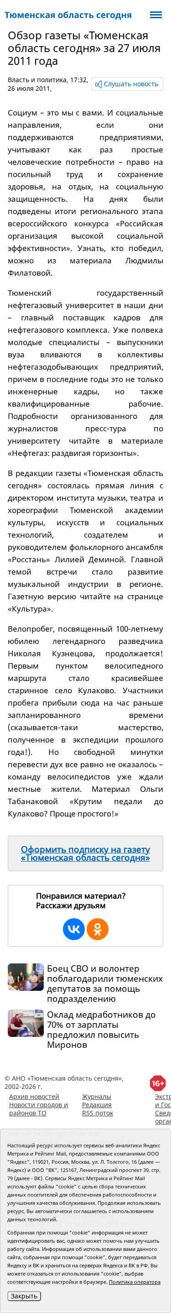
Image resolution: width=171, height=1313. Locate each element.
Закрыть (24, 1296)
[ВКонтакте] (74, 929)
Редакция (97, 1104)
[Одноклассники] (98, 929)
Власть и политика (37, 79)
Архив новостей (34, 1096)
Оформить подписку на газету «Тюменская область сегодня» (85, 853)
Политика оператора (135, 1281)
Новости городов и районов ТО (38, 1108)
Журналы (96, 1096)
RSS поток (97, 1113)
